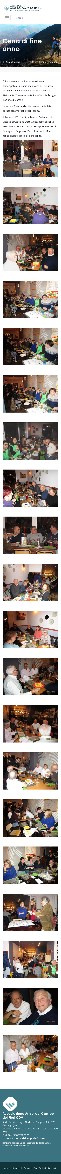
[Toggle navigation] (7, 17)
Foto (25, 61)
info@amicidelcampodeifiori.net (27, 1138)
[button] (30, 158)
